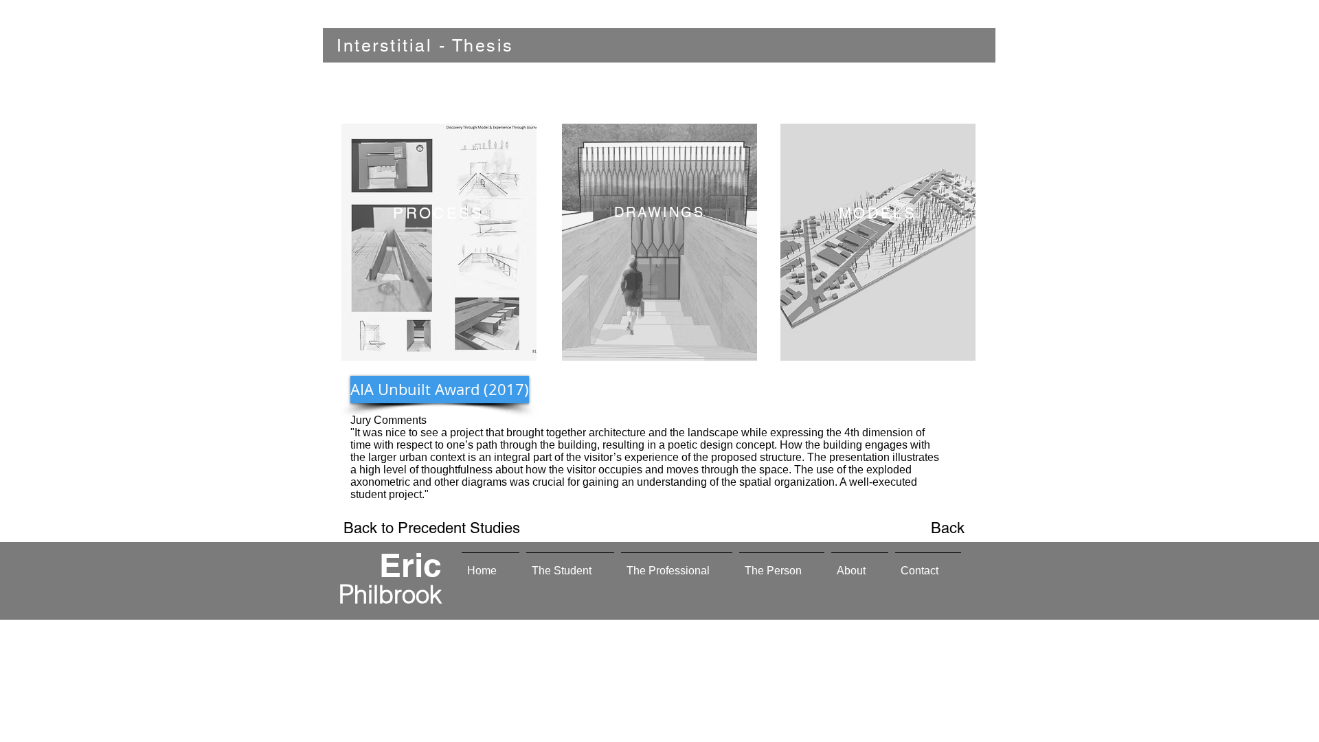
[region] (439, 242)
